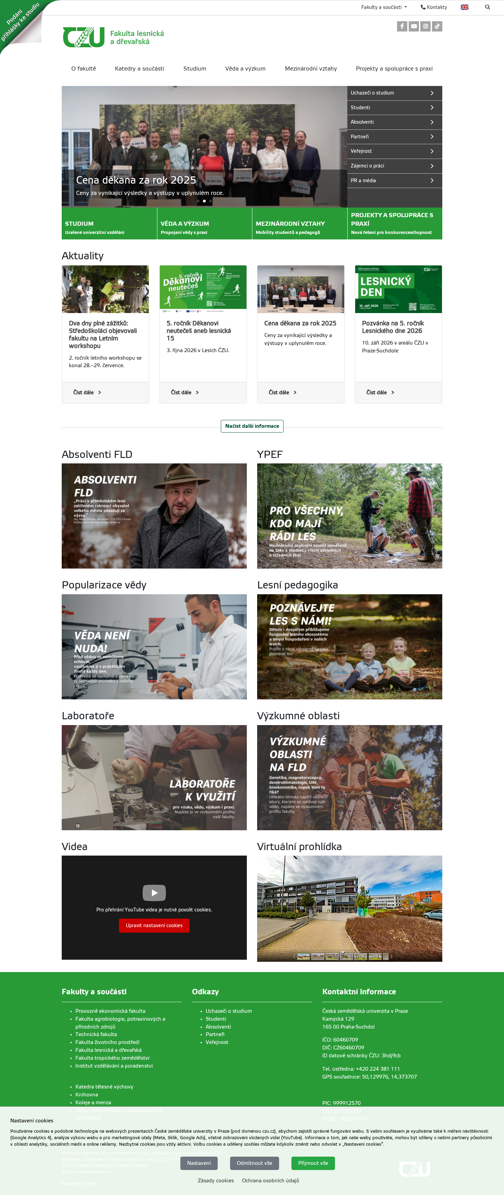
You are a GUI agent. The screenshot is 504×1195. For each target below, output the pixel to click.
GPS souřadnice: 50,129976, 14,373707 (369, 1077)
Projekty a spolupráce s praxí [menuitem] (394, 68)
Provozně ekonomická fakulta (110, 1011)
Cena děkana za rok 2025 (300, 323)
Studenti (216, 1019)
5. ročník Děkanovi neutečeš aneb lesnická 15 (199, 331)
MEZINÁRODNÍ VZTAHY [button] (290, 228)
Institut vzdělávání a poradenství (114, 1066)
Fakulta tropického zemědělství (112, 1058)
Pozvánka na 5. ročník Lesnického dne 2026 (393, 327)
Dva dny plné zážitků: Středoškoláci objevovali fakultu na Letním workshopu (103, 334)
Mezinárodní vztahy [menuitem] (311, 68)
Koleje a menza (93, 1102)
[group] (204, 147)
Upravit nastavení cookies (154, 925)
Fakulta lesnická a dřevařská (108, 1050)
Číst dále (83, 392)
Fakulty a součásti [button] (382, 7)
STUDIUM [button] (94, 228)
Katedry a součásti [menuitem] (139, 68)
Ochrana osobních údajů (270, 1180)
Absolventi (218, 1027)
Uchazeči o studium (229, 1011)
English (465, 7)
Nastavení (199, 1163)
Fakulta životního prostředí (107, 1042)
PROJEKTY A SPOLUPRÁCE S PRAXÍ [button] (392, 223)
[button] (204, 201)
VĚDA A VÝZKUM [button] (185, 228)
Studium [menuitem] (194, 68)
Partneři (215, 1034)
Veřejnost (217, 1042)
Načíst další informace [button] (252, 426)
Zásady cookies (216, 1180)
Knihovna (86, 1094)
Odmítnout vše (254, 1163)
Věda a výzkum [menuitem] (245, 68)
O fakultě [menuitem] (83, 68)
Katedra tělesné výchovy (104, 1087)
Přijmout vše (313, 1163)
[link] (402, 27)
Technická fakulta (96, 1034)
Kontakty (436, 7)
